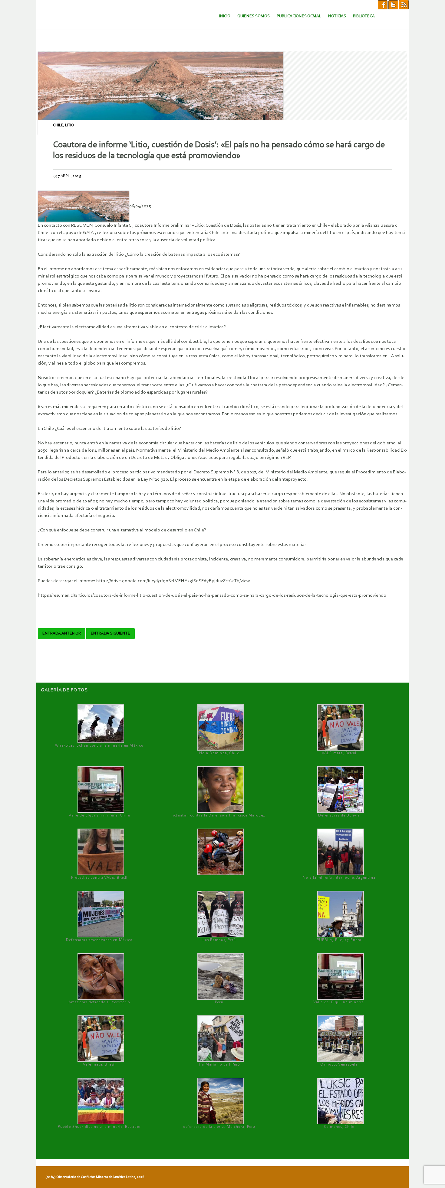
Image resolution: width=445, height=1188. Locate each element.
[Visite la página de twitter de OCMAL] (393, 4)
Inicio (224, 16)
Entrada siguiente (110, 633)
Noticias (337, 16)
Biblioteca (364, 16)
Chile (58, 125)
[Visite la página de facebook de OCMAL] (382, 4)
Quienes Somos (253, 16)
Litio (69, 125)
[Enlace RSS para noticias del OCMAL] (404, 4)
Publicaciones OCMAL (299, 16)
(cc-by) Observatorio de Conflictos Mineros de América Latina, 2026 (94, 1177)
